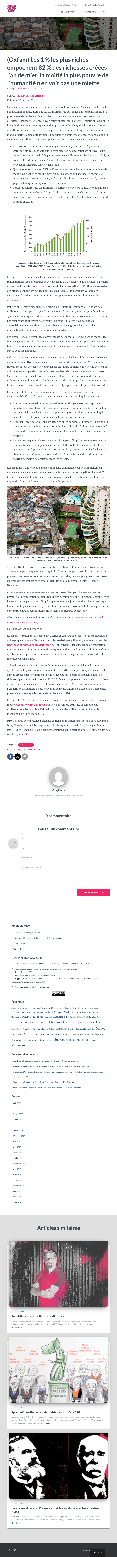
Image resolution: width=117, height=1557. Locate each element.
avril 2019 (17, 1169)
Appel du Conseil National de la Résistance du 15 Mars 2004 (45, 1412)
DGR (24, 1016)
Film (31, 1022)
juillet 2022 (17, 1109)
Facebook (9, 1550)
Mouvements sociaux (38, 1034)
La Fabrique (90, 12)
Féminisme (44, 1023)
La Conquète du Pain (95, 5)
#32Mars (14, 1008)
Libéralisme (61, 1028)
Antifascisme (35, 1008)
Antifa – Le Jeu (19, 949)
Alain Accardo (26, 1008)
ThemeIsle (105, 1551)
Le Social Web (19, 943)
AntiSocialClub (48, 1008)
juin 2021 (17, 1125)
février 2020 (18, 1153)
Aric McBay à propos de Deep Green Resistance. (39, 1316)
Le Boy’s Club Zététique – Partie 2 (27, 932)
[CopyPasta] (58, 776)
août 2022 (17, 1103)
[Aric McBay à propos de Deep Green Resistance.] (58, 1273)
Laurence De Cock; (48, 1029)
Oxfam (29, 749)
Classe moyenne (94, 1008)
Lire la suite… (18, 1327)
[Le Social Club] (12, 8)
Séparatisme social (77, 1039)
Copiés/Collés (26, 745)
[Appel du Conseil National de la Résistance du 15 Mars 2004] (58, 1370)
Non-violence (60, 1034)
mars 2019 (17, 1175)
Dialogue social (35, 1016)
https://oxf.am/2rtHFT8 (31, 95)
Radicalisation (18, 1040)
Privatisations (96, 1034)
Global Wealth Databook (31, 704)
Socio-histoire (46, 1040)
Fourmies (38, 1023)
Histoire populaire (75, 1022)
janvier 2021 (18, 1131)
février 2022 (18, 1114)
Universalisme (93, 1040)
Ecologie (58, 1016)
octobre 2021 (18, 1120)
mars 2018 (17, 1202)
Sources (37, 749)
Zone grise (29, 1046)
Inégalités (21, 749)
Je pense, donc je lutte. (66, 5)
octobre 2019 (18, 1158)
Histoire (55, 1022)
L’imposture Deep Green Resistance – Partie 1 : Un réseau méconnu (40, 938)
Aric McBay (60, 1008)
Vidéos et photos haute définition (31, 644)
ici (25, 734)
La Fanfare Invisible (35, 1029)
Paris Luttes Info (73, 1034)
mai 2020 (16, 1142)
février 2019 (18, 1180)
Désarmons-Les (49, 1017)
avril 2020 (17, 1147)
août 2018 (17, 1191)
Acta (19, 1008)
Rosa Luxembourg (33, 1040)
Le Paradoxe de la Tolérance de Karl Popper (71, 1066)
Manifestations (77, 1028)
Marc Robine (91, 1029)
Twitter (14, 1550)
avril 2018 (17, 1197)
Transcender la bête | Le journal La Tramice (31, 1066)
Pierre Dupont (84, 1034)
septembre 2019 (19, 1164)
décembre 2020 (19, 1136)
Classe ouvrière (20, 1012)
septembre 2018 (19, 1186)
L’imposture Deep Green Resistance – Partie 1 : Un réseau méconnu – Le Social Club (47, 1072)
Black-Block (71, 1008)
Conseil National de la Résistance (74, 1012)
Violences (18, 1045)
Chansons (83, 1008)
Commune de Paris (42, 1012)
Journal (25, 1029)
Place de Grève (68, 12)
